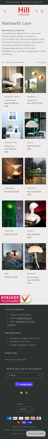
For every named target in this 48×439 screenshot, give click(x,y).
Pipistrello (31, 274)
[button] (5, 11)
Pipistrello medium (12, 97)
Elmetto (30, 231)
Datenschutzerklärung (19, 430)
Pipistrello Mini (10, 143)
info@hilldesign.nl (24, 318)
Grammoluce (9, 188)
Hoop (6, 274)
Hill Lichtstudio (23, 427)
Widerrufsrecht (18, 433)
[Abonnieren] (38, 375)
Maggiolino (31, 97)
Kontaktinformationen (36, 430)
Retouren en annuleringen (15, 360)
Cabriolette (9, 231)
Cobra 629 (31, 188)
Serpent (30, 143)
